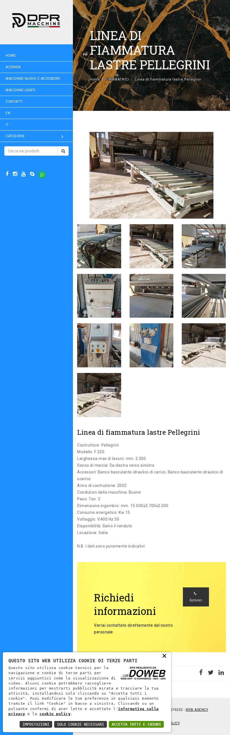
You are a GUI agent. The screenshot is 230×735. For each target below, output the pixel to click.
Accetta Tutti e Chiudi (136, 724)
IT (7, 125)
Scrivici (196, 600)
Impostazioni (35, 724)
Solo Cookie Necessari (80, 724)
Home (11, 56)
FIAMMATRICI (117, 79)
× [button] (164, 655)
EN (8, 113)
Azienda (13, 67)
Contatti (14, 102)
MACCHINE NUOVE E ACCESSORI (33, 79)
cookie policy (55, 714)
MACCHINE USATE (20, 90)
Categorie (15, 136)
